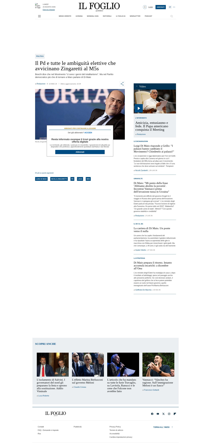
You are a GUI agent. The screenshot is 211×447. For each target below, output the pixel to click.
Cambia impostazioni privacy (121, 437)
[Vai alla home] (99, 7)
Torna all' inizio (161, 427)
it (170, 7)
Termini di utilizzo (116, 430)
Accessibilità (115, 434)
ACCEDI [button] (88, 132)
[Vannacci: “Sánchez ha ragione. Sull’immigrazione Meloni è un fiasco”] (158, 365)
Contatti (41, 427)
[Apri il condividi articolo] (122, 83)
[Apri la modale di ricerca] (171, 16)
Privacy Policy (115, 427)
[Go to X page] (163, 414)
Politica (40, 56)
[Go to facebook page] (152, 414)
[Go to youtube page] (158, 414)
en (174, 7)
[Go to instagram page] (169, 414)
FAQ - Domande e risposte (48, 430)
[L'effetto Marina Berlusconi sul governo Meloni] (88, 365)
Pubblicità (78, 427)
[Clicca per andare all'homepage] (55, 414)
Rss (39, 434)
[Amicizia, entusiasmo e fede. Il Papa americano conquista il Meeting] (155, 101)
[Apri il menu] (39, 16)
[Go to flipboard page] (175, 414)
